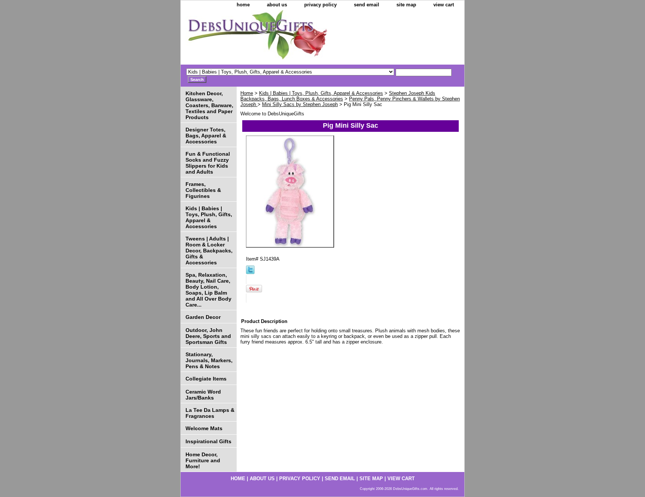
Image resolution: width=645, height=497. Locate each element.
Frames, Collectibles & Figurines (203, 190)
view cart (443, 4)
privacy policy (320, 4)
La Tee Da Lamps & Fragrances (210, 413)
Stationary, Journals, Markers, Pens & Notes (209, 360)
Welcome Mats (204, 428)
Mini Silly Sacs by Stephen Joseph (300, 104)
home (243, 4)
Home (246, 93)
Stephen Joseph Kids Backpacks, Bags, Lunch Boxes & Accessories (337, 96)
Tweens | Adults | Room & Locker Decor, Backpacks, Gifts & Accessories (209, 250)
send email (366, 4)
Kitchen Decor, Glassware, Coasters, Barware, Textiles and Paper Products (209, 105)
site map (406, 4)
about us (277, 4)
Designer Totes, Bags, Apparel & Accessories (206, 136)
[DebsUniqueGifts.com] (274, 37)
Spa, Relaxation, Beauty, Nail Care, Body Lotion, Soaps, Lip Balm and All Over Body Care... (208, 290)
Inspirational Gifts (208, 441)
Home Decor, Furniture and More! (203, 460)
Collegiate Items (206, 379)
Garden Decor (203, 317)
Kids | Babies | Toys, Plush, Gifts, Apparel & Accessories (321, 93)
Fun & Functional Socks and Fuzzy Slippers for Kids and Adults (208, 163)
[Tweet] (250, 272)
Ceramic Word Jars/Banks (203, 395)
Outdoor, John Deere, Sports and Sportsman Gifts (208, 336)
